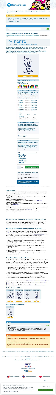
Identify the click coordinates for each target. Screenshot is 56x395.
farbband (13, 330)
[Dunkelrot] (27, 87)
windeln (24, 329)
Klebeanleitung (5, 356)
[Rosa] (35, 87)
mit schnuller (39, 329)
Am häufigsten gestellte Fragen (31, 11)
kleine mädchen (34, 328)
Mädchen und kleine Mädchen (32, 35)
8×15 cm (20, 104)
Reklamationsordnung (49, 356)
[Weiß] (18, 85)
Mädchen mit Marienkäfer (11, 290)
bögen (31, 329)
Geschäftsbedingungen (29, 356)
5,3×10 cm (21, 100)
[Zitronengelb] (25, 85)
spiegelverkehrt (22, 136)
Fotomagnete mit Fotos (19, 359)
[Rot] (33, 85)
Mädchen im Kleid (19, 290)
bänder (16, 330)
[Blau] (35, 85)
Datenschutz (37, 356)
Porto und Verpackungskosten (17, 11)
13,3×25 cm (21, 109)
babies (9, 329)
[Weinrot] (28, 85)
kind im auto (10, 328)
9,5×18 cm (21, 105)
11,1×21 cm (21, 107)
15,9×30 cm (21, 110)
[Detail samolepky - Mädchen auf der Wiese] (35, 301)
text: (19, 152)
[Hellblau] (21, 85)
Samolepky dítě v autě (15, 376)
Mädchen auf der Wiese (37, 290)
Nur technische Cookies (45, 386)
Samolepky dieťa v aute (31, 376)
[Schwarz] (32, 85)
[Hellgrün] (23, 85)
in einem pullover (21, 330)
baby (45, 328)
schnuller (34, 329)
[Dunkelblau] (28, 87)
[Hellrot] (20, 85)
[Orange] (27, 85)
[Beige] (20, 87)
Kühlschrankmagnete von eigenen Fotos (33, 359)
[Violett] (21, 87)
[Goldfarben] (23, 87)
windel (21, 329)
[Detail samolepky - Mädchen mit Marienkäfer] (9, 301)
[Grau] (25, 87)
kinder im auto (16, 328)
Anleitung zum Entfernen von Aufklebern (17, 356)
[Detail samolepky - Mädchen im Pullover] (9, 317)
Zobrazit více (23, 197)
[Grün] (37, 85)
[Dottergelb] (32, 87)
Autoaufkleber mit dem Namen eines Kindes (15, 35)
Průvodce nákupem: (11, 190)
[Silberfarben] (30, 85)
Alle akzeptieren (45, 389)
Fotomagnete (42, 11)
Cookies (42, 356)
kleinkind (12, 329)
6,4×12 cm (21, 102)
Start (8, 11)
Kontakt (8, 12)
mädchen (21, 328)
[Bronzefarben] (37, 87)
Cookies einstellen (27, 390)
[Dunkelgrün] (30, 87)
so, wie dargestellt (23, 135)
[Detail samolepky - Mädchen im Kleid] (17, 301)
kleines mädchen (26, 328)
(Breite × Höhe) (27, 100)
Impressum (28, 358)
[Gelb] (18, 87)
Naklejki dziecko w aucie (46, 378)
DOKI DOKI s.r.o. (25, 351)
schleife (27, 329)
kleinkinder (17, 329)
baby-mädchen (40, 328)
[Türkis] (33, 87)
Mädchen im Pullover (10, 306)
